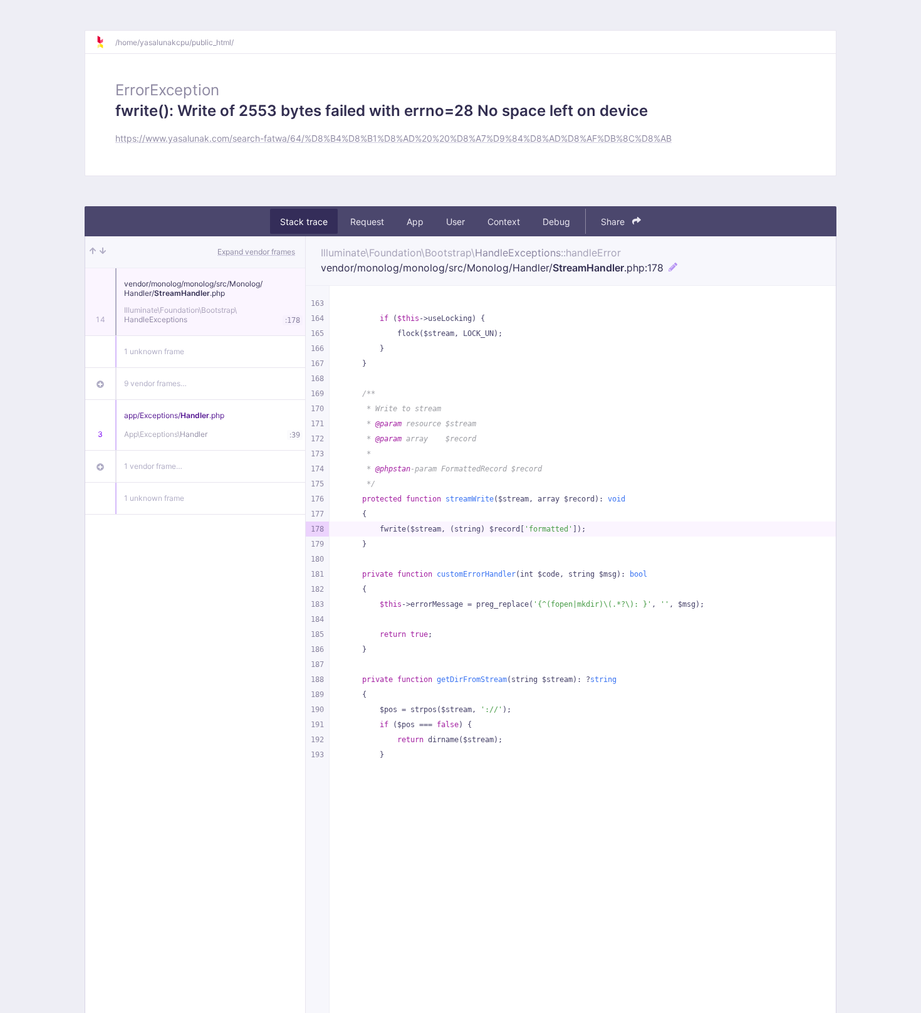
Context (503, 221)
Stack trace (304, 221)
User (455, 221)
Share (614, 221)
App (415, 221)
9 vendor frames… (155, 383)
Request (367, 221)
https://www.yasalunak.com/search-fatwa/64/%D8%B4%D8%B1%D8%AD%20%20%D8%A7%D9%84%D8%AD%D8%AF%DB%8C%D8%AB (393, 138)
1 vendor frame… (153, 466)
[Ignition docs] (105, 42)
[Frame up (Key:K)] (92, 252)
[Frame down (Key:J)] (103, 252)
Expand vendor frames (256, 251)
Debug (556, 221)
